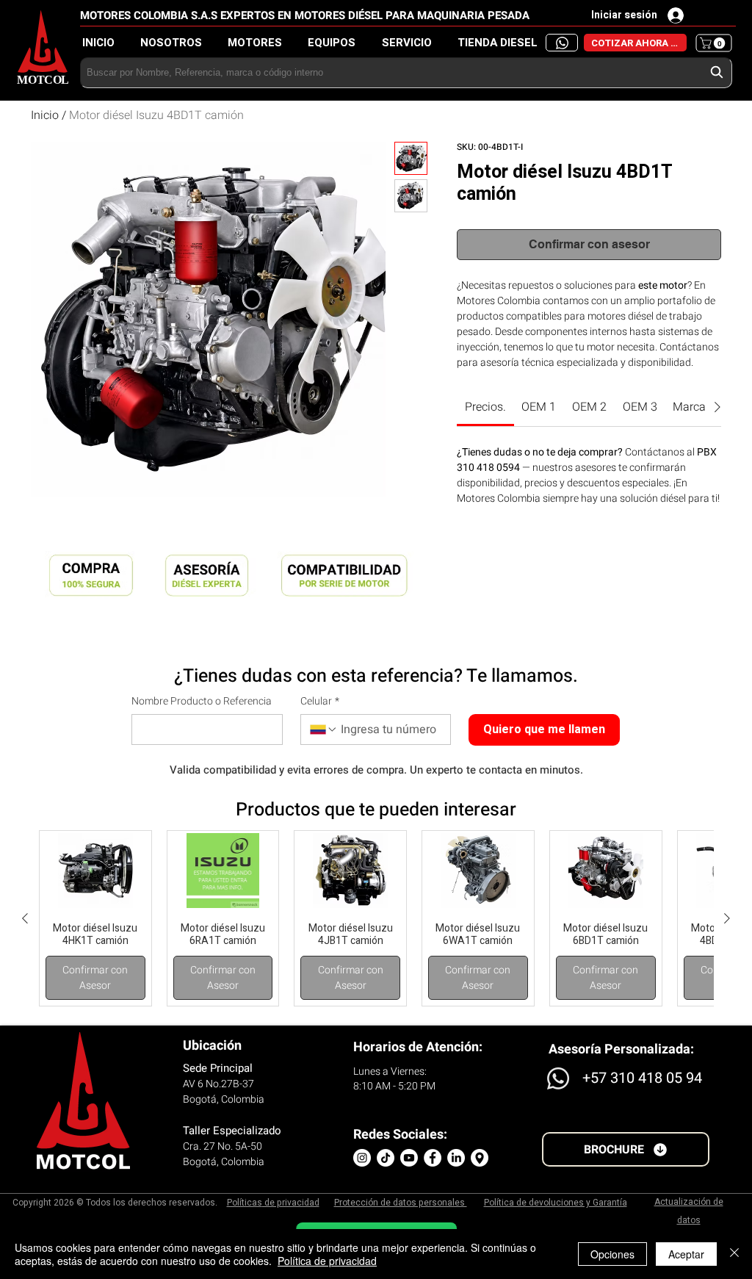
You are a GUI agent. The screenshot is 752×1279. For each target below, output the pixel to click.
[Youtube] (409, 1158)
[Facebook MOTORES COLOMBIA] (432, 1158)
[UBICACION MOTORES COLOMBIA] (479, 1158)
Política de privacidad (327, 1260)
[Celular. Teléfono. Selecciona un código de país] (324, 729)
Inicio (45, 115)
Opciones (612, 1254)
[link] (485, 407)
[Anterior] (25, 918)
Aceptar (686, 1254)
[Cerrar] (734, 1254)
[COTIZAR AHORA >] (562, 42)
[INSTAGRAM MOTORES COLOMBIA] (362, 1158)
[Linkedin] (456, 1158)
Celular (319, 701)
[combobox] (406, 72)
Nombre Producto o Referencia (201, 701)
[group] (376, 918)
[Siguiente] (727, 918)
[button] (501, 43)
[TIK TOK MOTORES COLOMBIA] (385, 1158)
